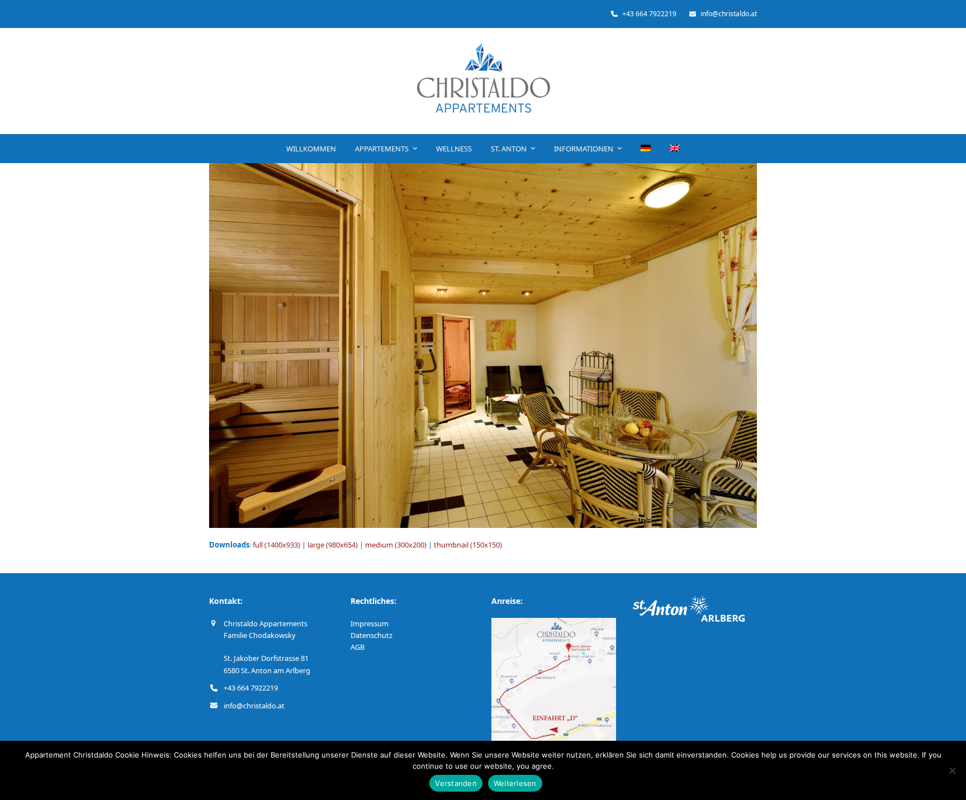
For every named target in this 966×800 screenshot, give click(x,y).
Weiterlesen (515, 783)
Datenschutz (371, 635)
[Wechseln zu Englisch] (675, 149)
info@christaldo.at (254, 706)
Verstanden (456, 783)
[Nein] (952, 770)
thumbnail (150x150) (468, 545)
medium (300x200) (396, 545)
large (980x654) (332, 545)
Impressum (370, 623)
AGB (357, 647)
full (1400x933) (276, 545)
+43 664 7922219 (251, 688)
